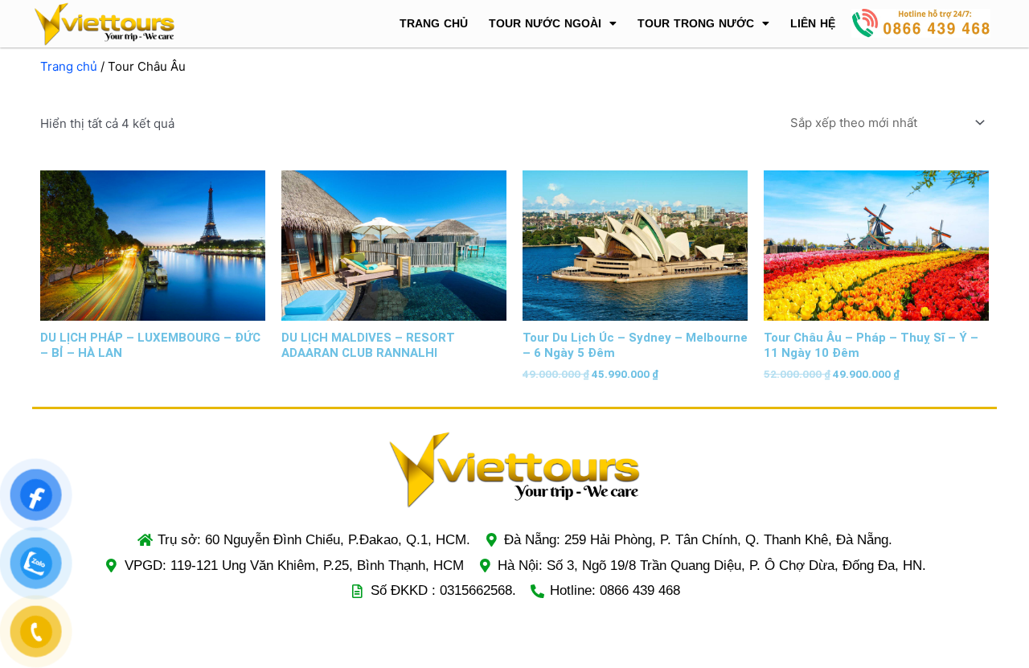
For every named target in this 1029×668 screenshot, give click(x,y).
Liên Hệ (812, 23)
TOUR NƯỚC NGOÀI (545, 23)
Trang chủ (68, 66)
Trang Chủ (434, 23)
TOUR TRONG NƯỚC (695, 23)
